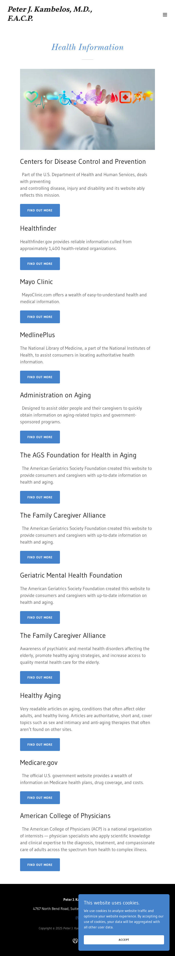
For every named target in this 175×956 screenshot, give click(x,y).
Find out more (40, 210)
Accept (124, 939)
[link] (62, 19)
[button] (165, 14)
